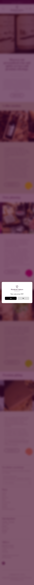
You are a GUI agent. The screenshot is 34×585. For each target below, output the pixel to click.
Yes (11, 298)
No (23, 298)
